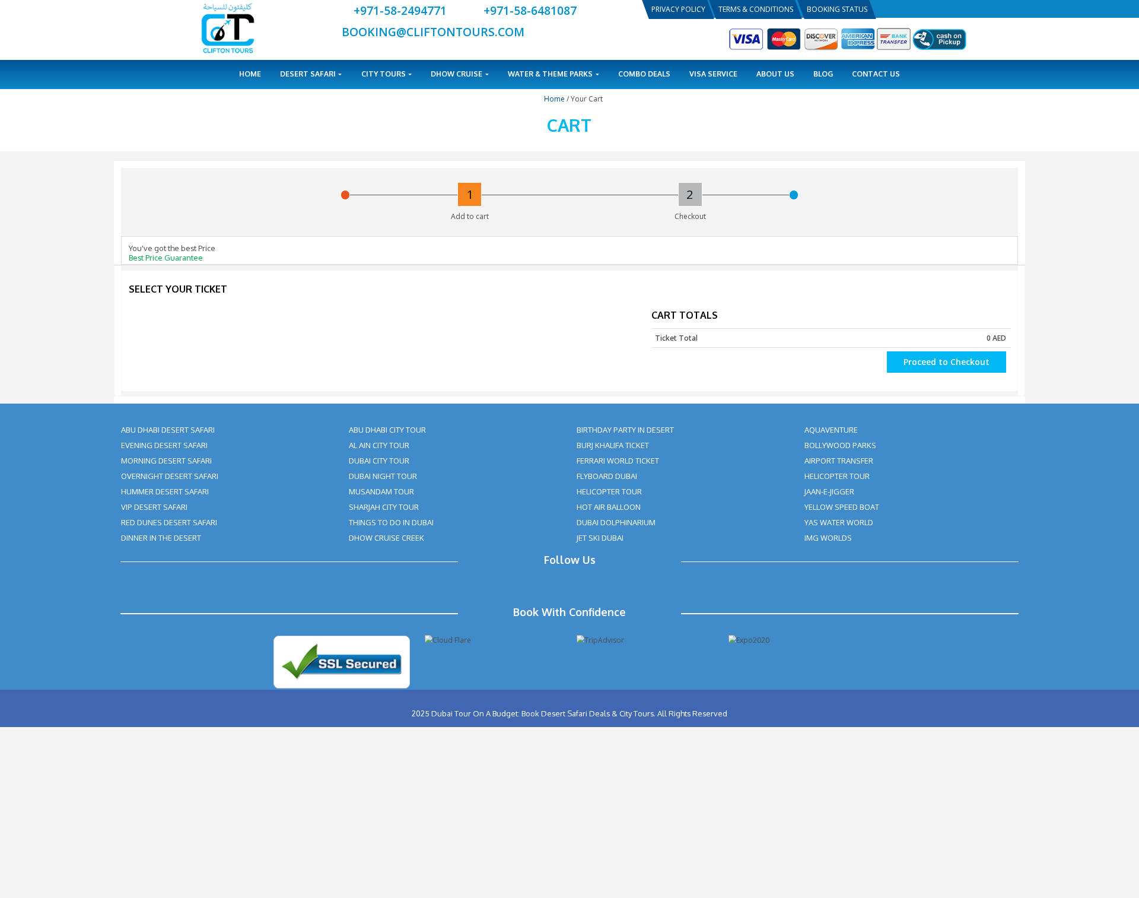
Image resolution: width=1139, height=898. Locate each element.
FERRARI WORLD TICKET (618, 460)
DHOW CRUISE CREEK (386, 537)
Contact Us (876, 73)
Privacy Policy (678, 9)
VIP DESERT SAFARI (154, 507)
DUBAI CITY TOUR (379, 460)
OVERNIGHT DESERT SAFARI (169, 476)
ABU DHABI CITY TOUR (387, 429)
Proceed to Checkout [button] (946, 361)
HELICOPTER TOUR (609, 491)
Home (250, 73)
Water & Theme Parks (551, 73)
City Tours (384, 73)
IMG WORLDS (828, 537)
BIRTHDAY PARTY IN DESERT (625, 429)
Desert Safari (309, 73)
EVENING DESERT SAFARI (164, 445)
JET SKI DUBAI (600, 537)
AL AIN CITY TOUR (379, 445)
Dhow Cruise (457, 73)
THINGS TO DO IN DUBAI (391, 522)
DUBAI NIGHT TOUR (383, 476)
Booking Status (837, 9)
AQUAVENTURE (831, 429)
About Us (775, 73)
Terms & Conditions (755, 9)
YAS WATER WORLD (838, 522)
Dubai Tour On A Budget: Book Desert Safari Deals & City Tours (542, 713)
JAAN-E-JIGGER (829, 491)
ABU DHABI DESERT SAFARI (168, 429)
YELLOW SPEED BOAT (841, 507)
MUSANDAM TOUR (381, 491)
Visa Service (713, 73)
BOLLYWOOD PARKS (840, 445)
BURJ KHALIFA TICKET (613, 445)
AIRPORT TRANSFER (838, 460)
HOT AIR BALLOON (609, 507)
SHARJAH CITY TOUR (384, 507)
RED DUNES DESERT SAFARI (169, 522)
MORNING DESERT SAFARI (166, 460)
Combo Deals (644, 73)
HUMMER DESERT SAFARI (165, 491)
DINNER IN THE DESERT (161, 537)
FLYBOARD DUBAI (607, 476)
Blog (823, 73)
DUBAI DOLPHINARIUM (616, 522)
